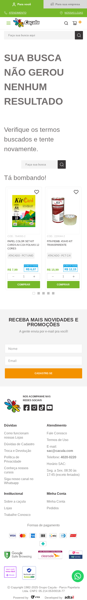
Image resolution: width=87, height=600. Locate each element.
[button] (34, 293)
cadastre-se (43, 373)
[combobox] (43, 35)
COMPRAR (23, 284)
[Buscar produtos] (79, 35)
